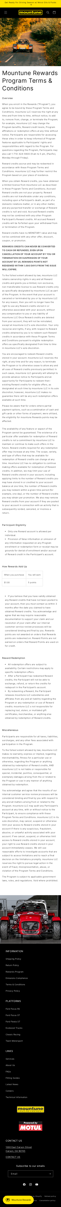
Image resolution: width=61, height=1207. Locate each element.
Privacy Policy (13, 991)
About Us (10, 1065)
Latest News (12, 1084)
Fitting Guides (13, 1078)
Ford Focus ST (13, 1015)
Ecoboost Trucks (14, 1028)
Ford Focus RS (13, 1009)
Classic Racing (13, 1034)
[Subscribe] (50, 1173)
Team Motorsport (14, 1041)
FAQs (8, 1071)
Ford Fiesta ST (13, 1021)
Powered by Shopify (33, 1196)
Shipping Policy (13, 959)
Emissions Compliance (17, 978)
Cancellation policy (47, 1200)
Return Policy (12, 965)
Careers (9, 1091)
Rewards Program (15, 971)
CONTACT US (13, 1157)
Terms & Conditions (15, 984)
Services (10, 1059)
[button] (6, 12)
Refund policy (50, 1196)
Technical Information (16, 1097)
